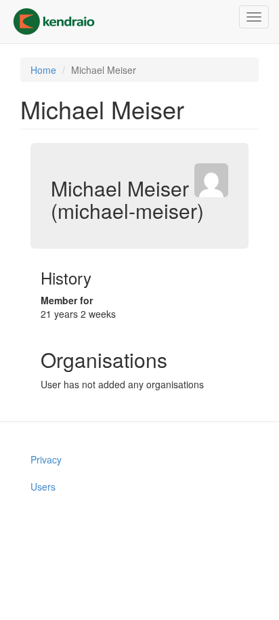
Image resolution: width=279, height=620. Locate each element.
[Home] (54, 21)
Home (43, 70)
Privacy (46, 459)
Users (43, 486)
